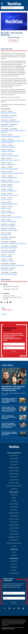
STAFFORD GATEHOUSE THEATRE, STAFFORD (12, 173)
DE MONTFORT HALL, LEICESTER (9, 195)
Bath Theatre (14, 464)
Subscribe (14, 351)
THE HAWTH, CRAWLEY (6, 186)
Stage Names (14, 561)
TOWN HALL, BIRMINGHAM (8, 252)
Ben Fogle (4, 314)
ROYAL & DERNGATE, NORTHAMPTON (10, 136)
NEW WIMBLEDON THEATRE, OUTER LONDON (12, 265)
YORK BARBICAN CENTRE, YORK (9, 204)
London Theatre (14, 455)
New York (14, 555)
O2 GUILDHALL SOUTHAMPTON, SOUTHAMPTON (13, 243)
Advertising (14, 564)
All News (14, 546)
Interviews (14, 501)
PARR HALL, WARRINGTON (7, 164)
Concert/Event (13, 40)
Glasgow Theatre (14, 461)
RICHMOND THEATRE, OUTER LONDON (11, 217)
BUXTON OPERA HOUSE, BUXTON (9, 169)
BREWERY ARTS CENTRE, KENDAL (9, 248)
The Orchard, (11, 37)
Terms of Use (11, 628)
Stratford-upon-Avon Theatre (14, 486)
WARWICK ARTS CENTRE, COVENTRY (10, 160)
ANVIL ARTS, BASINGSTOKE (8, 212)
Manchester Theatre (14, 483)
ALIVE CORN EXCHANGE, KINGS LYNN (10, 121)
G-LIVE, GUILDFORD (6, 239)
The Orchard (6, 295)
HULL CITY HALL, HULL (6, 199)
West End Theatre (14, 504)
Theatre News (14, 495)
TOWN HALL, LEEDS (6, 208)
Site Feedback (14, 567)
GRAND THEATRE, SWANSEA (8, 226)
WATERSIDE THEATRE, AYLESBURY (9, 230)
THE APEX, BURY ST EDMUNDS (8, 221)
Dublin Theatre (14, 458)
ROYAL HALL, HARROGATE (7, 126)
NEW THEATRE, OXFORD (7, 269)
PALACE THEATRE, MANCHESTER (9, 274)
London (14, 552)
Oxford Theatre (14, 540)
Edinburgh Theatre (14, 474)
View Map (5, 299)
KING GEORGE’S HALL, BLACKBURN (10, 155)
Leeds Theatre (14, 477)
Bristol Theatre (14, 516)
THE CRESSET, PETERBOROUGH (9, 191)
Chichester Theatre (14, 470)
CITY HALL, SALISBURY (6, 256)
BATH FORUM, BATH (6, 234)
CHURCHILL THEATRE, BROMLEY (9, 177)
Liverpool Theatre (14, 480)
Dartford (17, 37)
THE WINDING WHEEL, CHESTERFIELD (10, 182)
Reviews (14, 498)
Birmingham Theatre (14, 467)
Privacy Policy (5, 628)
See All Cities (14, 489)
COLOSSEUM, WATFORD (7, 117)
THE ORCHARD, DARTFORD (8, 147)
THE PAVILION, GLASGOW (7, 261)
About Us (14, 570)
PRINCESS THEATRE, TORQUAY (8, 113)
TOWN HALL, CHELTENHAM (8, 151)
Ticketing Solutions (14, 573)
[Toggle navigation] (1, 3)
